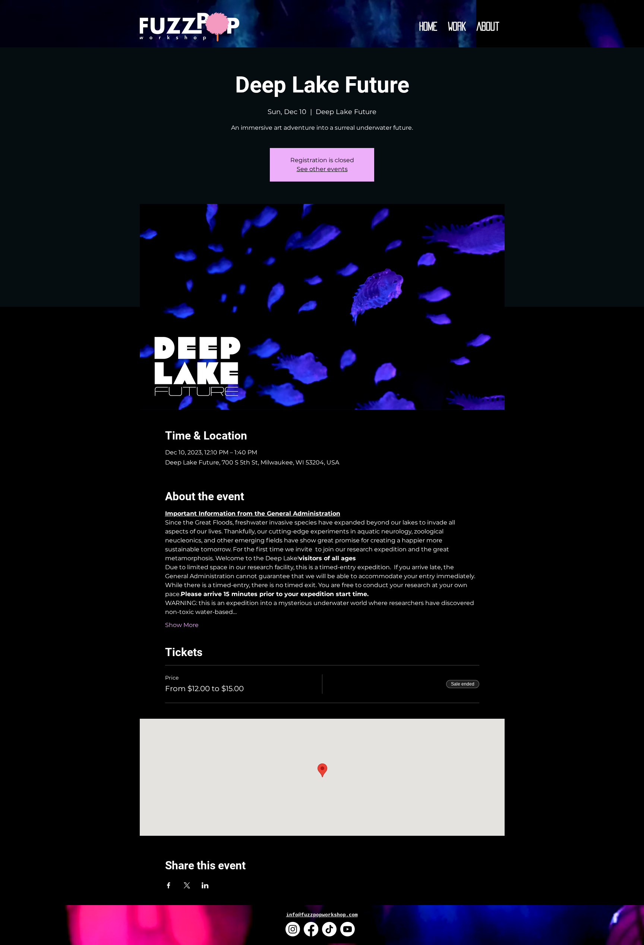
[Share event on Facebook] (168, 885)
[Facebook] (311, 929)
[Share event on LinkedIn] (205, 885)
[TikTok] (329, 929)
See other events (322, 169)
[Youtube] (347, 929)
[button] (457, 26)
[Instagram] (292, 929)
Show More (182, 625)
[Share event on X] (186, 885)
